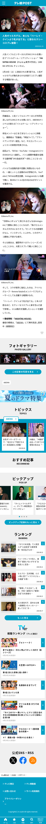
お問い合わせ (10, 791)
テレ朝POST (23, 3)
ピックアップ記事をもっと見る (23, 522)
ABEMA (20, 322)
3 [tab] (24, 516)
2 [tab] (21, 516)
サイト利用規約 (33, 791)
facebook (23, 760)
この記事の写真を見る (23, 371)
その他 (13, 775)
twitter (13, 760)
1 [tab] (19, 516)
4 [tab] (26, 516)
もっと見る (23, 617)
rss (32, 760)
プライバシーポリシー (12, 801)
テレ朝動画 (31, 783)
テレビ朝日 (9, 783)
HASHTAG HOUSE (23, 318)
